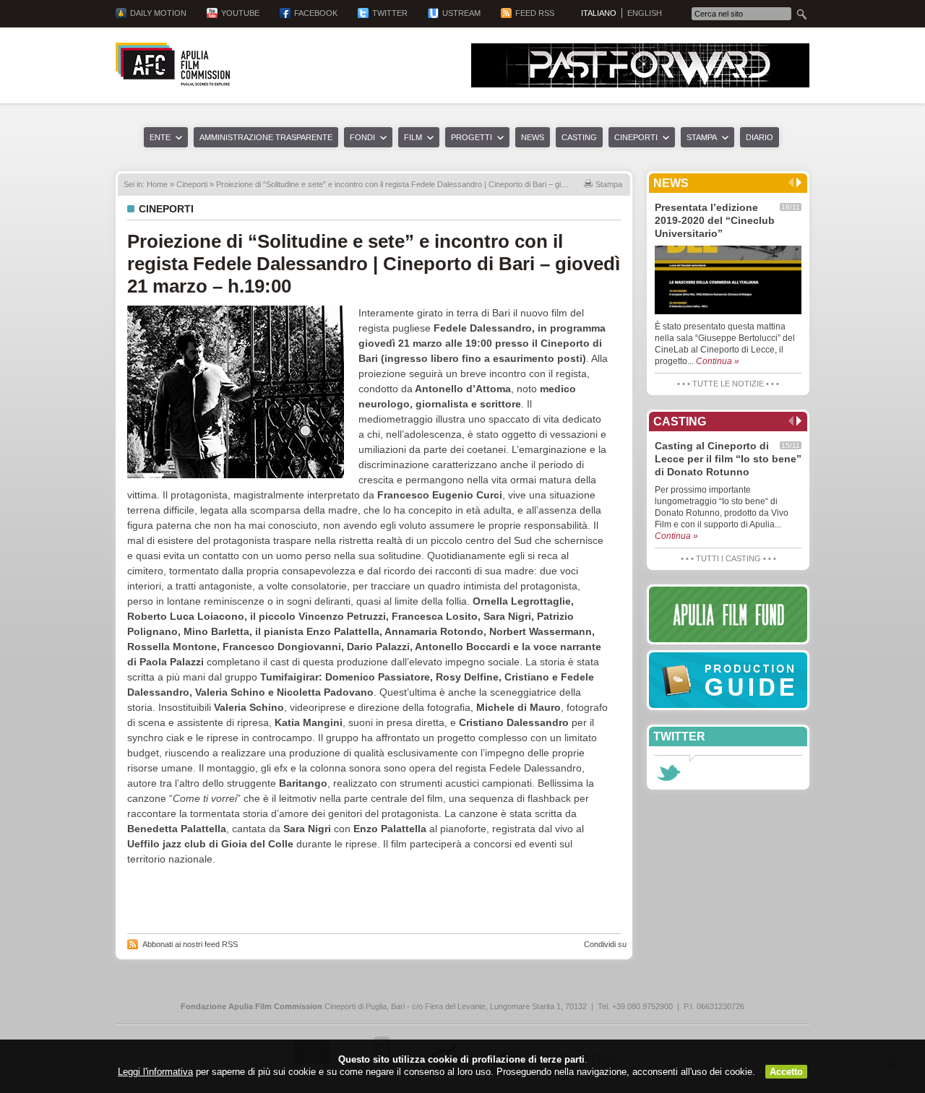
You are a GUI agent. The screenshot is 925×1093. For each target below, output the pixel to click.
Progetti (471, 137)
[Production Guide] (728, 680)
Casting (579, 137)
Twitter (390, 13)
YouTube (240, 13)
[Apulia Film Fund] (728, 614)
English (644, 13)
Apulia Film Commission (173, 64)
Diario (759, 137)
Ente (160, 137)
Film (413, 137)
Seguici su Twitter (668, 773)
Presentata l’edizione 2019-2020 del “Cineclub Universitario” (715, 220)
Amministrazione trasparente (265, 137)
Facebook (315, 13)
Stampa (702, 137)
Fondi (362, 137)
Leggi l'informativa (155, 1071)
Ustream (461, 13)
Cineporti (636, 137)
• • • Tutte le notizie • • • (728, 383)
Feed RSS (534, 13)
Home (157, 184)
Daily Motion (158, 13)
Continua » (717, 361)
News (532, 137)
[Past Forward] (640, 83)
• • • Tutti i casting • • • (728, 558)
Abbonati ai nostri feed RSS (190, 944)
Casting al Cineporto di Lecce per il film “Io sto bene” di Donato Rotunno (728, 459)
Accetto (786, 1071)
